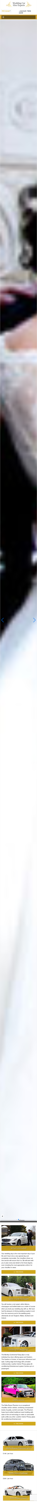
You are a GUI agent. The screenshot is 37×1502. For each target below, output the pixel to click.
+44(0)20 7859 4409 (25, 12)
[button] (2, 620)
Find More (19, 1272)
